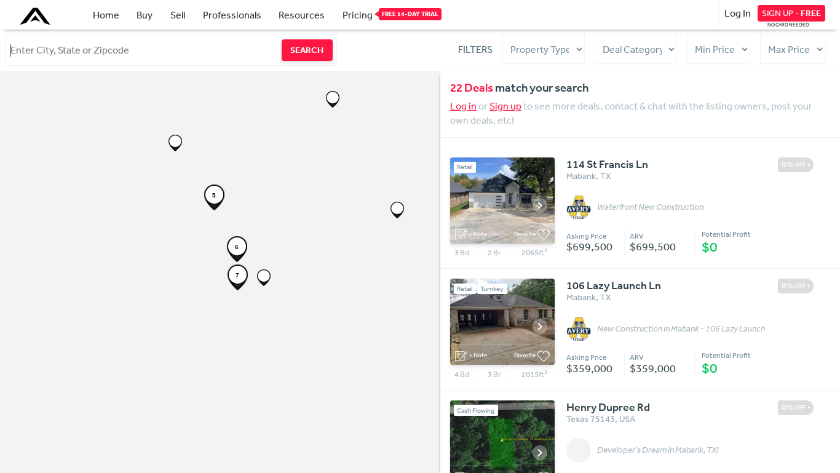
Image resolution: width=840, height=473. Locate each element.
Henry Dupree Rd (608, 407)
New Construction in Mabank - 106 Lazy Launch (681, 329)
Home (106, 15)
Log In (737, 13)
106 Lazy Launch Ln (613, 285)
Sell (177, 15)
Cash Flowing (475, 410)
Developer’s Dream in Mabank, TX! (657, 450)
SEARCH (306, 49)
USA (627, 418)
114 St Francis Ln (607, 164)
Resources (302, 15)
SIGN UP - (791, 12)
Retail (464, 167)
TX (605, 175)
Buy (145, 15)
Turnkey (492, 288)
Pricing (358, 15)
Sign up (505, 106)
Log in (463, 106)
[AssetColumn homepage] (36, 16)
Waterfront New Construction (650, 207)
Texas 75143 (590, 418)
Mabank (581, 175)
